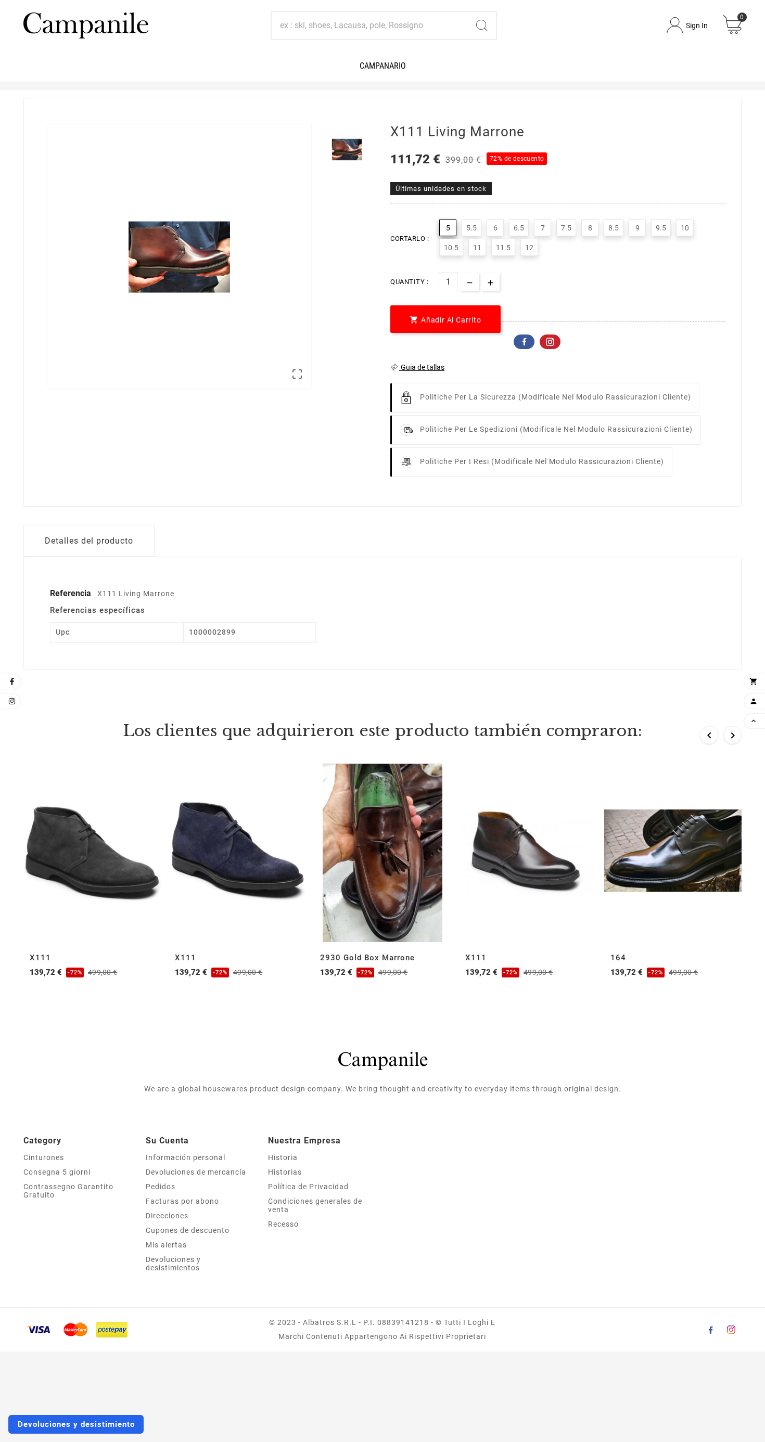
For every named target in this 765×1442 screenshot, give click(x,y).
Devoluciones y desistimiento (76, 1424)
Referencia (71, 593)
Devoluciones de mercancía (196, 1172)
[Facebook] (710, 1329)
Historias (285, 1172)
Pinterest (550, 341)
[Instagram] (731, 1329)
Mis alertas (166, 1245)
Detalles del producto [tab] (89, 541)
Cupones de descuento (188, 1230)
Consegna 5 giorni (57, 1172)
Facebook (524, 341)
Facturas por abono (182, 1201)
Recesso (283, 1224)
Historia (283, 1157)
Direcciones (167, 1216)
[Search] (482, 25)
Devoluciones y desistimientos (173, 1263)
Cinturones (43, 1157)
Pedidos (160, 1186)
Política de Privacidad (308, 1186)
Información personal (185, 1157)
